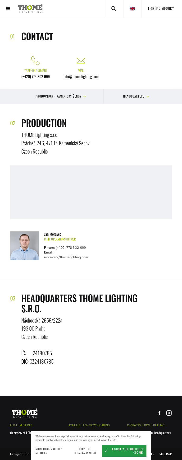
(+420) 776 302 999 (35, 76)
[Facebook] (159, 413)
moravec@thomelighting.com (66, 257)
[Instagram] (169, 413)
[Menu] (8, 8)
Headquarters (134, 96)
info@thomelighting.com (81, 76)
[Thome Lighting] (30, 8)
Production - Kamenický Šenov (59, 96)
